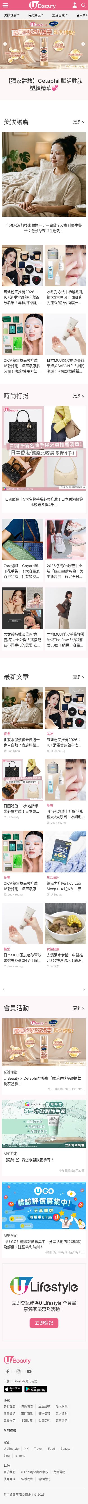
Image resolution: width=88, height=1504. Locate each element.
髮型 (7, 949)
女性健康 (53, 949)
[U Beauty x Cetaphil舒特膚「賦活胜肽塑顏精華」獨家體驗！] (44, 1042)
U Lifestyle (11, 1448)
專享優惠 (61, 1420)
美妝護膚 (10, 15)
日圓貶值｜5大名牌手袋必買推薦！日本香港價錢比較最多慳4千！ (22, 811)
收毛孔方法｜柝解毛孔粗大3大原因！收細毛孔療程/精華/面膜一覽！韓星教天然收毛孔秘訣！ (65, 303)
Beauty (65, 1448)
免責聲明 (59, 1472)
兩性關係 (27, 1413)
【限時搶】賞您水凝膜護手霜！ (29, 1160)
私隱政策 (27, 1479)
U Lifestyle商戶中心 (34, 1472)
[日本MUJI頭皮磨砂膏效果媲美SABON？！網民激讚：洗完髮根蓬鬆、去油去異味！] (22, 923)
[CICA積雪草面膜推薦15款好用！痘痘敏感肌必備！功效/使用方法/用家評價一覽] (22, 851)
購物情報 (44, 1413)
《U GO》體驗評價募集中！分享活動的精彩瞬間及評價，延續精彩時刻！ (42, 1244)
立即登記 (44, 1323)
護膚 (7, 734)
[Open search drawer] (83, 5)
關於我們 (9, 1472)
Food (51, 1448)
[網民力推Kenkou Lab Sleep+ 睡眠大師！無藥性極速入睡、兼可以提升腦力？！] (65, 851)
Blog (7, 1455)
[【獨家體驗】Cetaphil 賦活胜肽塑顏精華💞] (44, 44)
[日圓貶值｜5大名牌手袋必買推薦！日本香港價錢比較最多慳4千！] (22, 780)
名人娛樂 (61, 1406)
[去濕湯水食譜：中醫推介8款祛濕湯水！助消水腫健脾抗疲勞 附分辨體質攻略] (65, 923)
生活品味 (58, 15)
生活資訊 (53, 877)
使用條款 (9, 1479)
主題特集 (27, 1420)
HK (26, 1448)
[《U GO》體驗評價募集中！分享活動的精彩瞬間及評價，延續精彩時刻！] (44, 1205)
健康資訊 (9, 1413)
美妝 (50, 734)
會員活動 (44, 1420)
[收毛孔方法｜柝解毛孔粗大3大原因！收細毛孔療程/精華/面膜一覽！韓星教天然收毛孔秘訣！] (65, 780)
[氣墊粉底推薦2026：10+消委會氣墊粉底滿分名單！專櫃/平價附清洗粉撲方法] (65, 708)
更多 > (78, 122)
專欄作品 (9, 1420)
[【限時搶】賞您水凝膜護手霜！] (44, 1124)
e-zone (20, 1455)
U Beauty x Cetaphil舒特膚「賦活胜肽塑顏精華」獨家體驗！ (43, 1081)
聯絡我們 (44, 1479)
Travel (38, 1448)
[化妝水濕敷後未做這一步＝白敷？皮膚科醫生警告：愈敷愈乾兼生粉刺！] (22, 708)
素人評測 (61, 1413)
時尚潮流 (34, 15)
